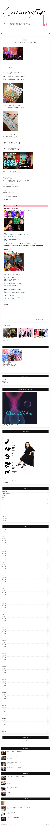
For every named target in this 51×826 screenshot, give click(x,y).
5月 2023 (25, 614)
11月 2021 (25, 653)
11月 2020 (25, 679)
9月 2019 (25, 709)
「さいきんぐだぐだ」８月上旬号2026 (14, 767)
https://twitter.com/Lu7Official (8, 192)
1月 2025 (25, 570)
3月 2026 (25, 540)
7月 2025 (25, 557)
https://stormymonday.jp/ (11, 285)
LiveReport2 (26, 501)
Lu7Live (26, 503)
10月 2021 (25, 655)
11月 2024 (25, 575)
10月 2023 (25, 603)
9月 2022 (25, 631)
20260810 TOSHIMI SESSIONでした (14, 762)
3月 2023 (25, 618)
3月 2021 (25, 670)
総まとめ (26, 520)
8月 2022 (25, 633)
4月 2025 (25, 564)
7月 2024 (25, 583)
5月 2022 (25, 640)
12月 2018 (25, 726)
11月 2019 (25, 705)
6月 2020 (25, 690)
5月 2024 (25, 588)
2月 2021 (25, 672)
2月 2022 (25, 646)
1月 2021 (25, 674)
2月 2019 (26, 724)
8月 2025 (25, 555)
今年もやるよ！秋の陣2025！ (39, 337)
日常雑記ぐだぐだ (26, 518)
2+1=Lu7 (8, 792)
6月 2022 (25, 638)
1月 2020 (25, 700)
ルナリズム (9, 824)
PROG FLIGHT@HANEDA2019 (13, 817)
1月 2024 (25, 596)
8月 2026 (25, 529)
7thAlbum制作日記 (26, 493)
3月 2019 (25, 722)
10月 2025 (25, 551)
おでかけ (26, 516)
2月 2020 (25, 698)
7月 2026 (25, 531)
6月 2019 (25, 716)
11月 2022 (25, 627)
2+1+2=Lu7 (20, 337)
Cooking (26, 495)
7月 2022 (25, 635)
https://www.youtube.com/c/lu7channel (10, 186)
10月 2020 (25, 681)
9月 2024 (25, 579)
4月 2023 (25, 616)
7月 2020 (25, 687)
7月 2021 (25, 661)
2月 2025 (25, 568)
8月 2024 (25, 581)
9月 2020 (25, 683)
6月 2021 (25, 664)
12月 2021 (25, 651)
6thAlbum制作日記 (26, 491)
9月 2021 (25, 657)
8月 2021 (25, 659)
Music (26, 507)
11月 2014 (25, 731)
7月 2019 (25, 713)
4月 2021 (25, 668)
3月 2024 (25, 592)
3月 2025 (25, 566)
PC (26, 509)
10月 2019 (25, 707)
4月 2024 (25, 590)
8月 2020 (25, 685)
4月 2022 (25, 642)
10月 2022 (25, 629)
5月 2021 (25, 666)
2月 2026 (25, 542)
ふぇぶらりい (9, 801)
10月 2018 (25, 729)
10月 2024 (25, 577)
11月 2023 (25, 601)
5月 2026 (25, 536)
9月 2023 (25, 605)
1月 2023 (25, 622)
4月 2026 (25, 538)
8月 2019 (25, 711)
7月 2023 (25, 609)
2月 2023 (25, 620)
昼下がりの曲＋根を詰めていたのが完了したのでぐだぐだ (18, 807)
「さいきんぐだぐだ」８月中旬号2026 (14, 751)
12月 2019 (25, 703)
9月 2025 (25, 553)
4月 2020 (25, 694)
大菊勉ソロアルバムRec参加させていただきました (17, 776)
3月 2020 (25, 696)
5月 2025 (25, 562)
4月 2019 (25, 720)
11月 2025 (25, 549)
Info (26, 499)
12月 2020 (25, 677)
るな (28, 45)
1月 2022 (25, 648)
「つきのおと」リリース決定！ (13, 812)
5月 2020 (25, 692)
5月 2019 (25, 718)
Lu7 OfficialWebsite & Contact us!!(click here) (6, 370)
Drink (26, 497)
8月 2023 (25, 607)
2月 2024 (25, 594)
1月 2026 (25, 544)
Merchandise (26, 505)
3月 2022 (25, 644)
